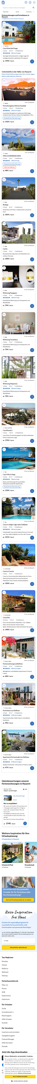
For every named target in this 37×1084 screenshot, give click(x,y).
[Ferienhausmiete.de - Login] (30, 2)
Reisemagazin (6, 1016)
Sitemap (5, 976)
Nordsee (5, 961)
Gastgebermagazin (8, 1036)
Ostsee (4, 965)
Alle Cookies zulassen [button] (20, 1076)
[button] (35, 2)
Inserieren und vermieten (10, 1032)
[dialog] (20, 1068)
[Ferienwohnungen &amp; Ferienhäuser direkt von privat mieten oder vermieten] (3, 2)
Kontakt (5, 1023)
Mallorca (5, 968)
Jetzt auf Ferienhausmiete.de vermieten (18, 900)
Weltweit (5, 972)
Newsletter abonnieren (18, 947)
